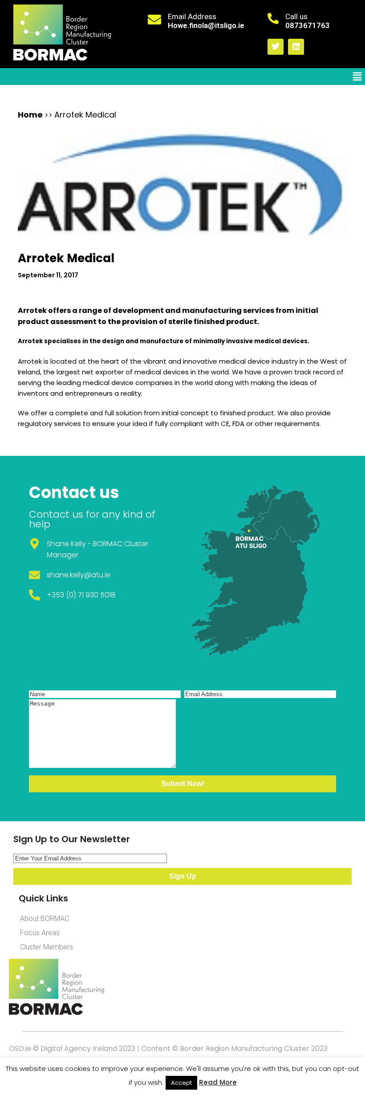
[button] (357, 76)
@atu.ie (97, 575)
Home (30, 114)
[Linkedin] (296, 47)
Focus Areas (40, 933)
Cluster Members (46, 947)
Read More (218, 1082)
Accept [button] (181, 1083)
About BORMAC (44, 918)
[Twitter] (276, 47)
